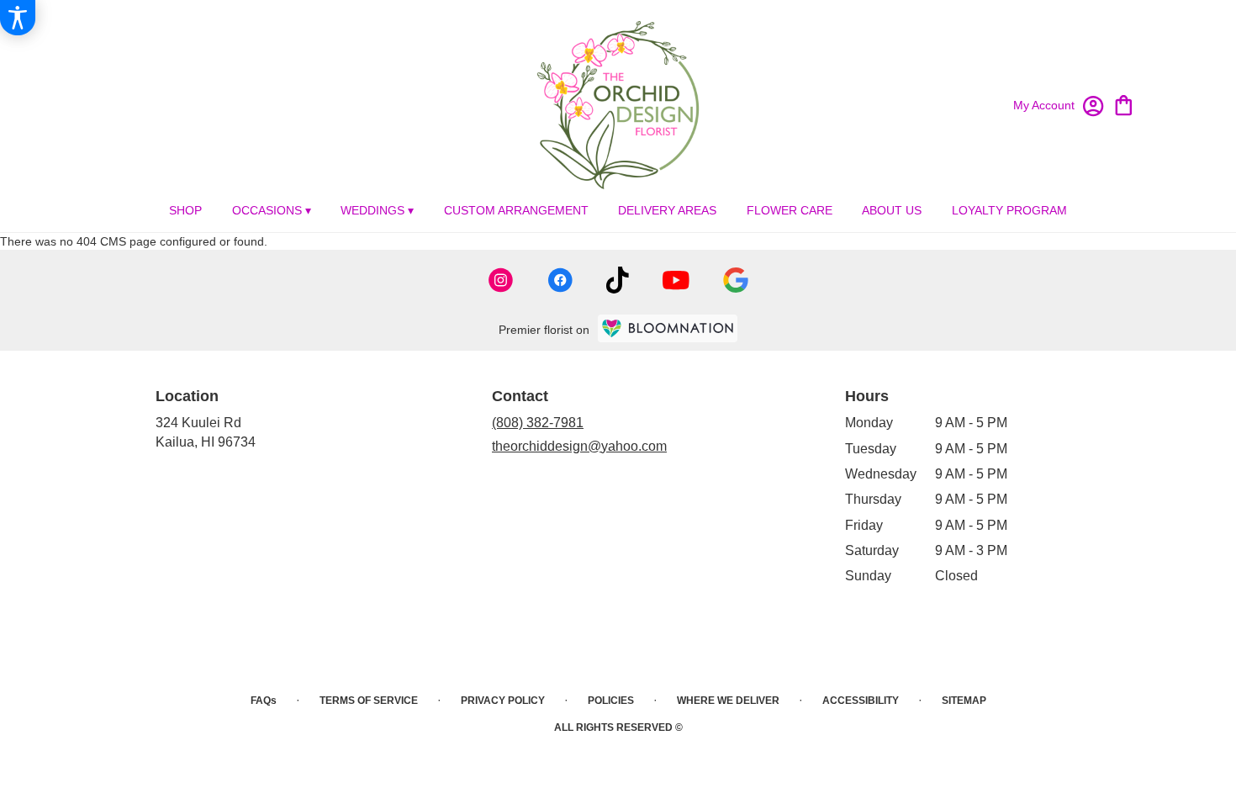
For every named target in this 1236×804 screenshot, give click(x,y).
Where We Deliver (728, 700)
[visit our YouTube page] (676, 280)
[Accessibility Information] (17, 17)
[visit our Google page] (735, 280)
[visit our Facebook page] (560, 280)
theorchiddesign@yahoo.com (579, 446)
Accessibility (860, 700)
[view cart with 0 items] (1123, 103)
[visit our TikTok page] (617, 280)
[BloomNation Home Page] (667, 328)
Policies (611, 700)
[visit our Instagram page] (501, 280)
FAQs (264, 700)
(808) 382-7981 (538, 422)
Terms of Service (369, 700)
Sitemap (964, 700)
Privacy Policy (503, 700)
